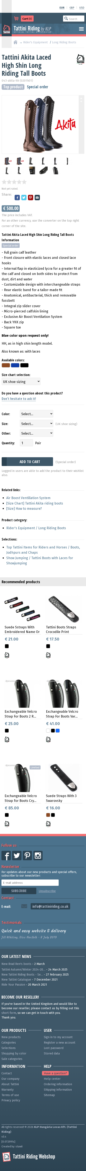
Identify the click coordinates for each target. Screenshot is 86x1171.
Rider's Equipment (35, 42)
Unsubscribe (47, 891)
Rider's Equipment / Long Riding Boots (36, 528)
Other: (6, 433)
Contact (7, 897)
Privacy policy (10, 1100)
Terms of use (10, 1095)
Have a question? (55, 1073)
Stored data (52, 1053)
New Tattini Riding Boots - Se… (22, 974)
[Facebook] (17, 198)
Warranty (7, 1089)
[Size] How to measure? (24, 509)
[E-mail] (37, 198)
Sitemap (49, 1095)
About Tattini (10, 1084)
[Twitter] (24, 198)
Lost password (53, 1048)
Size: (5, 423)
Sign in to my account (58, 1037)
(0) (27, 18)
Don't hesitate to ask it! (19, 398)
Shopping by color (13, 1053)
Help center (52, 1079)
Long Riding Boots (64, 42)
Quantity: (8, 443)
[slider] (14, 181)
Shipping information (58, 1089)
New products (11, 1037)
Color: (6, 414)
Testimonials (11, 922)
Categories (8, 1042)
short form (8, 1013)
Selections (8, 1048)
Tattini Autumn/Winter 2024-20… (23, 969)
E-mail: (6, 906)
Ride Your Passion (13, 984)
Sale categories (11, 1059)
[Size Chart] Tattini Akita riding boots (34, 503)
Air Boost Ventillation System (28, 498)
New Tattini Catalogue (16, 979)
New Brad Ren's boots (16, 964)
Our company (10, 1079)
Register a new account (59, 1042)
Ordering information (58, 1084)
